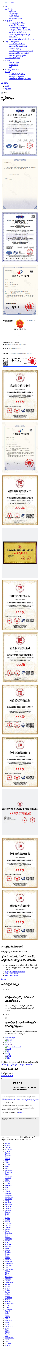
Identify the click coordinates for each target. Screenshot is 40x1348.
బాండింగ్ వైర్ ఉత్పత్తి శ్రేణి (17, 55)
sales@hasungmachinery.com (15, 972)
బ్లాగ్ (10, 67)
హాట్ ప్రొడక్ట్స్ (5, 1064)
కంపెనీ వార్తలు (13, 65)
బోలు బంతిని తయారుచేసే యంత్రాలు (21, 39)
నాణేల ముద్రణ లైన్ (15, 48)
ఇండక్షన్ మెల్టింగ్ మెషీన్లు (17, 23)
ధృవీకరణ (12, 11)
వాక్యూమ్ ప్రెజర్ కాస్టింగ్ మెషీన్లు (19, 34)
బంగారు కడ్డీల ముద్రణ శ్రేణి (18, 46)
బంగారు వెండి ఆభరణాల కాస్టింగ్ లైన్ (21, 51)
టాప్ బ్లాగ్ (22, 1064)
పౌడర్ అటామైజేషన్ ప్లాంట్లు (18, 32)
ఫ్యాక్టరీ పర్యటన (14, 13)
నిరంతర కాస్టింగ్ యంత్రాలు (18, 27)
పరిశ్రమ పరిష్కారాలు (12, 41)
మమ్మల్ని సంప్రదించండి (12, 69)
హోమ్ (7, 7)
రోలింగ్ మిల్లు (13, 37)
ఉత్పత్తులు (8, 20)
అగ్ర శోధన (29, 1064)
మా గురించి (9, 9)
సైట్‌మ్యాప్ (14, 1064)
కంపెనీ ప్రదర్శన (14, 16)
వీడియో (7, 72)
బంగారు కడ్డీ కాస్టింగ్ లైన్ (17, 44)
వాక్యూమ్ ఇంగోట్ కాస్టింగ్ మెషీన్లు (20, 30)
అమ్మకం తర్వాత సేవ (16, 18)
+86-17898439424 (11, 973)
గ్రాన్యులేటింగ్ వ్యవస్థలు (16, 25)
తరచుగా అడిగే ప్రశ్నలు (12, 58)
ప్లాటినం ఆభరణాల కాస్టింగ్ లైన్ (19, 53)
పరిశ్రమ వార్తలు (14, 62)
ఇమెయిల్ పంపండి (7, 1076)
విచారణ (3, 979)
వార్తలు (7, 60)
